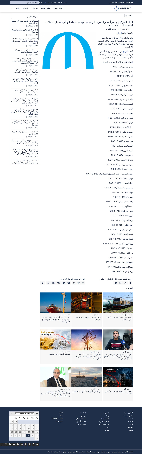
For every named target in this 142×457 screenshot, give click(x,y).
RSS (61, 416)
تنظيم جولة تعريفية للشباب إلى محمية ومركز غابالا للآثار (26, 91)
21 (20, 432)
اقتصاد (25, 8)
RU (62, 2)
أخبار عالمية (105, 419)
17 (37, 432)
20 (24, 432)
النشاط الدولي (81, 419)
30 (12, 435)
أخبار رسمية (58, 8)
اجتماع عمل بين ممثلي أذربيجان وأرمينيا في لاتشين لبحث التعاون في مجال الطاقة (87, 356)
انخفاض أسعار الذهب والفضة (59, 354)
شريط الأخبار (33, 16)
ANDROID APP (57, 419)
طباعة (113, 29)
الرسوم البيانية (104, 424)
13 (24, 429)
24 (37, 435)
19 (29, 432)
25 (33, 435)
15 (16, 429)
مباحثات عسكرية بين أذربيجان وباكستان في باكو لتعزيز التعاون (26, 71)
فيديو (107, 427)
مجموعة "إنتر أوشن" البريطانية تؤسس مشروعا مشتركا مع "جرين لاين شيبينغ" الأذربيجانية (55, 319)
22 (16, 432)
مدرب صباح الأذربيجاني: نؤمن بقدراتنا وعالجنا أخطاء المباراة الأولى (24, 142)
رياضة (107, 416)
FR (52, 2)
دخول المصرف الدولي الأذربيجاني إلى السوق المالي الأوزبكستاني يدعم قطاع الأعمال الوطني (118, 356)
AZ (65, 2)
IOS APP (59, 422)
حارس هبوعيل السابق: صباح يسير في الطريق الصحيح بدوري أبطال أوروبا (25, 81)
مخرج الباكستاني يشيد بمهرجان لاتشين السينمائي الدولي (26, 51)
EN (59, 2)
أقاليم (131, 424)
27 (24, 435)
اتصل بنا (83, 413)
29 (16, 435)
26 (29, 435)
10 (37, 429)
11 (33, 429)
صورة (107, 430)
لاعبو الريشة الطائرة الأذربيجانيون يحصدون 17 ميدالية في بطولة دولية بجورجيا (25, 123)
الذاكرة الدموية (104, 422)
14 (20, 429)
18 (33, 432)
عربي (44, 2)
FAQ (61, 413)
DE (55, 2)
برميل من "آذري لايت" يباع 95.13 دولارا (87, 391)
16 (12, 429)
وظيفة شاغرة (81, 424)
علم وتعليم (105, 413)
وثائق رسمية (45, 8)
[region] (25, 92)
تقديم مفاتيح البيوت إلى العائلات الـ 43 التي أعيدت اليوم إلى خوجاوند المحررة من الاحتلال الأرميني (25, 151)
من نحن (83, 416)
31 (37, 439)
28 (20, 435)
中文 (40, 2)
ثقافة (17, 8)
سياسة (35, 8)
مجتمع (130, 427)
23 (12, 432)
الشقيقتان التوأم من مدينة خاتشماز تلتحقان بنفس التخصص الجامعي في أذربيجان (25, 41)
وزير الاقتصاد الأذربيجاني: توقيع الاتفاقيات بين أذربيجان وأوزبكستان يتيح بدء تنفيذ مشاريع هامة (55, 393)
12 (29, 429)
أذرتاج (119, 33)
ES (49, 2)
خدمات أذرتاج (81, 422)
